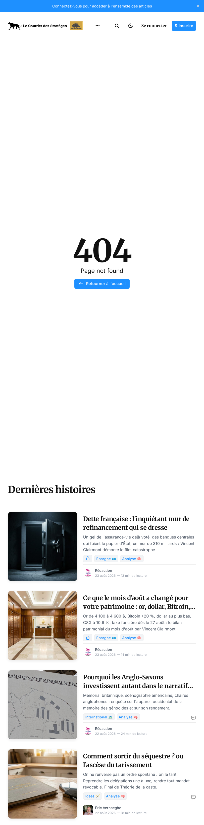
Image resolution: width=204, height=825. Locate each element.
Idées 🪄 (92, 796)
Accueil (91, 37)
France (91, 56)
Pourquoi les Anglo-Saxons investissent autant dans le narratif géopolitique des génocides (135, 686)
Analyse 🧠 (131, 559)
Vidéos (91, 85)
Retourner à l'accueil (105, 283)
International (97, 47)
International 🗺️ (99, 717)
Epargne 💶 (106, 559)
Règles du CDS (97, 95)
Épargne (92, 76)
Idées (90, 66)
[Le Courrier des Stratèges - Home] (46, 26)
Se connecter (154, 25)
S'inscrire (184, 25)
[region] (97, 25)
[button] (117, 25)
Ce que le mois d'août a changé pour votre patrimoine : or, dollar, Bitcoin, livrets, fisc (136, 606)
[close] (198, 6)
